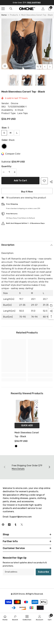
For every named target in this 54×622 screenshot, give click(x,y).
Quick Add (27, 425)
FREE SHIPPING (34, 3)
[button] (44, 66)
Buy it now (27, 191)
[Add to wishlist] (44, 180)
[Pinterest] (3, 525)
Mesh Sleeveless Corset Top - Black (27, 434)
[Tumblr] (15, 525)
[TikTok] (9, 525)
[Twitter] (22, 525)
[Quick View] (37, 407)
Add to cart (20, 180)
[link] (13, 375)
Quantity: (6, 166)
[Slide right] (49, 467)
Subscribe (43, 572)
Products (14, 15)
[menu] (3, 8)
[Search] (11, 8)
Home (4, 15)
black (16, 446)
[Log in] (43, 8)
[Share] (50, 181)
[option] (27, 44)
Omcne (14, 103)
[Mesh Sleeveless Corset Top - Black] (27, 411)
